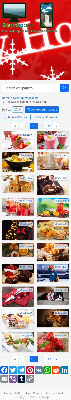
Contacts (58, 393)
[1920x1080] (53, 161)
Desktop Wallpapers (25, 98)
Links (32, 397)
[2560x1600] (18, 162)
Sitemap (43, 397)
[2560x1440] (53, 272)
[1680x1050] (53, 342)
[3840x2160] (18, 140)
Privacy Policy (41, 393)
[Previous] (15, 126)
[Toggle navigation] (6, 37)
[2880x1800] (18, 342)
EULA (26, 393)
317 (48, 126)
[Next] (56, 126)
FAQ (17, 393)
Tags (22, 397)
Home (6, 98)
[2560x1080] (18, 249)
